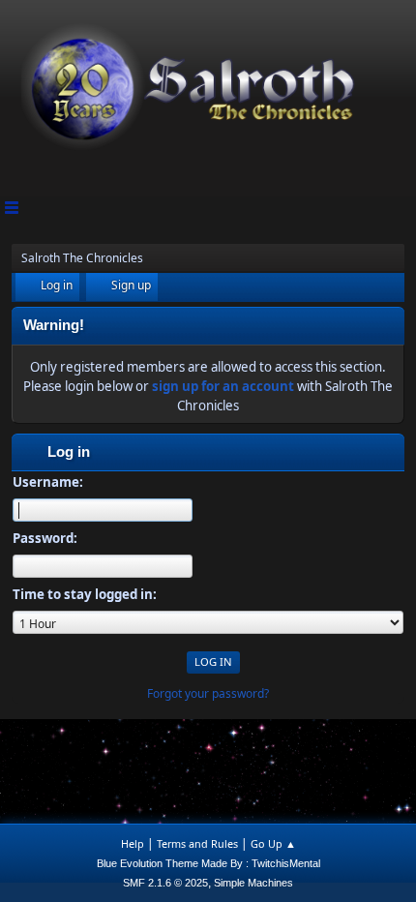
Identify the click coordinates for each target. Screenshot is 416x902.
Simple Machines (253, 882)
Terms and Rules (197, 843)
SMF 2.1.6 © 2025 (165, 882)
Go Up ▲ (273, 843)
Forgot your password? (208, 693)
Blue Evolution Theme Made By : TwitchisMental (208, 863)
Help (132, 843)
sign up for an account (223, 386)
